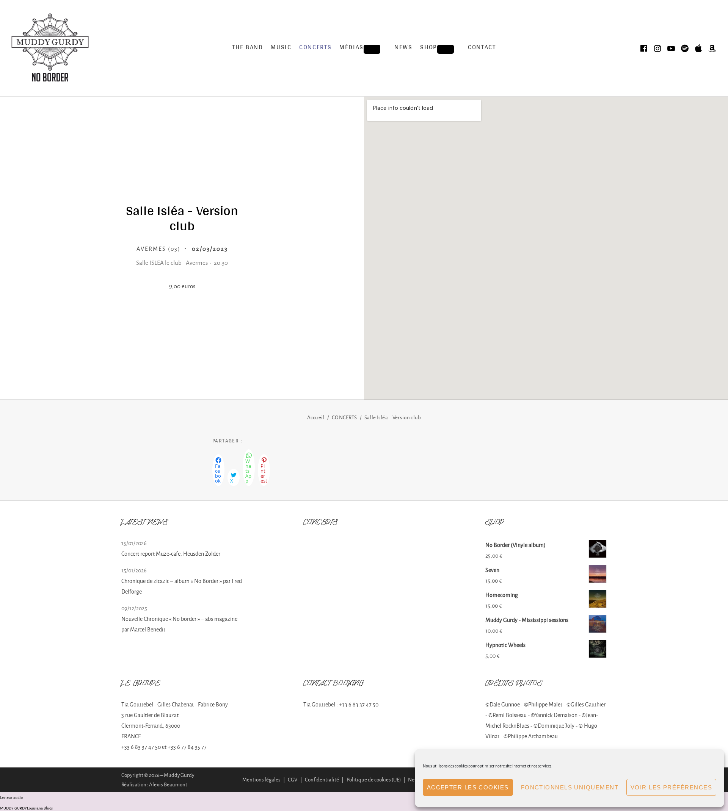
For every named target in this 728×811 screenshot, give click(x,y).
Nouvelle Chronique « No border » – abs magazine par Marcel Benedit (179, 624)
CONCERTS (315, 48)
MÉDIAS (363, 49)
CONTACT (482, 48)
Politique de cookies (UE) (374, 779)
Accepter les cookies (468, 787)
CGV (292, 779)
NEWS (403, 48)
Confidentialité (322, 779)
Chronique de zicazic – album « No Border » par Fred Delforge (181, 586)
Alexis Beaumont (168, 784)
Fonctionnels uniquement (569, 787)
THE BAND (247, 48)
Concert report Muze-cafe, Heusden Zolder (170, 554)
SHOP (440, 49)
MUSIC (281, 48)
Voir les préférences (671, 787)
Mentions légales (261, 779)
